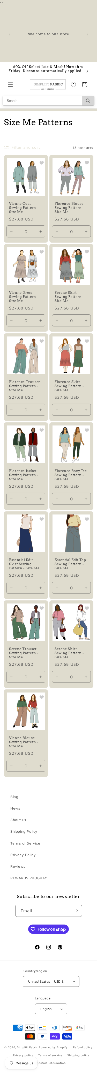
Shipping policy (78, 1055)
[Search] (88, 100)
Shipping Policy (24, 831)
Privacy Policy (23, 855)
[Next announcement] (87, 34)
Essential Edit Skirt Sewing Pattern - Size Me (24, 564)
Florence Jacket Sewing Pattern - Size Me (24, 475)
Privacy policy (23, 1055)
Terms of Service (25, 843)
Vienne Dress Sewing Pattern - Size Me (24, 297)
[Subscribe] (76, 911)
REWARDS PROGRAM (29, 878)
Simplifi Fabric (27, 1047)
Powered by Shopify (53, 1047)
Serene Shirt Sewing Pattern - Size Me (69, 653)
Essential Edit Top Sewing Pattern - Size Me (70, 564)
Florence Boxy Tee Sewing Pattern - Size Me (71, 475)
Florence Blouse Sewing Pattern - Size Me (69, 208)
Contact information (50, 1062)
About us (18, 820)
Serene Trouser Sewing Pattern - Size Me (24, 653)
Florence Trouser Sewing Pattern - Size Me (24, 386)
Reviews (17, 866)
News (15, 808)
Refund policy (83, 1047)
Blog (14, 796)
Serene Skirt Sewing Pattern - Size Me (69, 297)
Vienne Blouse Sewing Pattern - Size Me (24, 742)
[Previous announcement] (9, 34)
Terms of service (50, 1055)
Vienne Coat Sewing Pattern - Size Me (24, 208)
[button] (10, 84)
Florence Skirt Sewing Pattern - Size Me (69, 386)
